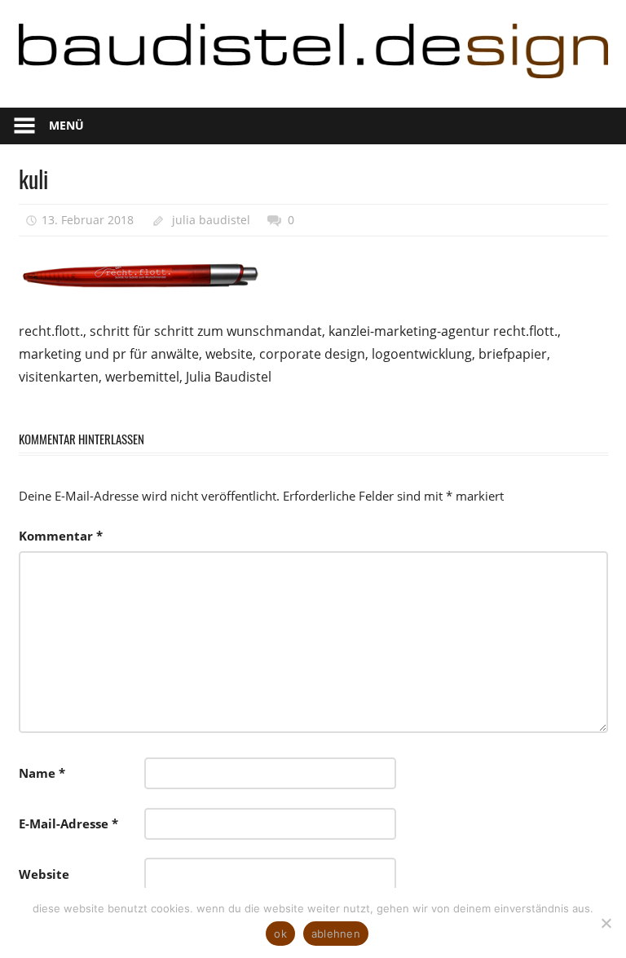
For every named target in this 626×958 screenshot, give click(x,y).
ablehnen (335, 933)
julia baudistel (211, 219)
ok (280, 933)
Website (44, 874)
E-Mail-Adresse (68, 823)
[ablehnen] (605, 923)
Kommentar (61, 536)
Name (42, 773)
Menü (66, 125)
